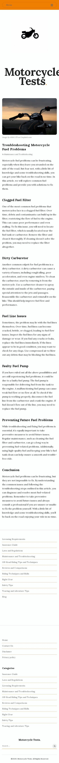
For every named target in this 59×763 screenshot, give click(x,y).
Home (5, 640)
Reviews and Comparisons (14, 568)
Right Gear (7, 579)
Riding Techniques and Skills (15, 573)
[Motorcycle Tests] (29, 34)
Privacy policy (8, 657)
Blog (4, 596)
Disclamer (7, 651)
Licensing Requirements (13, 539)
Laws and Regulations (12, 550)
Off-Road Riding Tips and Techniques (20, 562)
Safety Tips (7, 585)
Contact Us (7, 646)
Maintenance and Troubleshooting (18, 154)
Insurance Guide (10, 545)
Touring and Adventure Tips (15, 591)
